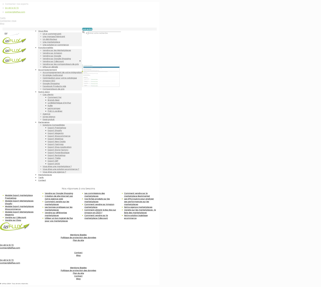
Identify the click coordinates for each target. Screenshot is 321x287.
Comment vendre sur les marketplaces (57, 203)
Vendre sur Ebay (13, 220)
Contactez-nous (8, 20)
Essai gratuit (87, 29)
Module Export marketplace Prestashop (19, 197)
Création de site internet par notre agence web (59, 197)
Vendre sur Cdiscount (15, 217)
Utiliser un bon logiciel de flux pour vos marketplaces (59, 219)
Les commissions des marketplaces (94, 195)
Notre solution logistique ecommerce (136, 217)
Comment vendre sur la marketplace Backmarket (137, 195)
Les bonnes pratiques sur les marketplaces (58, 208)
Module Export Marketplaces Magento (19, 213)
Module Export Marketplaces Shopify (19, 202)
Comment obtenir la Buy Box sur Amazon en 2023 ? (100, 211)
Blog (2, 23)
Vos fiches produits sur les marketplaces (97, 200)
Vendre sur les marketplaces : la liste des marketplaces (140, 211)
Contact (78, 252)
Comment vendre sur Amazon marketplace (99, 206)
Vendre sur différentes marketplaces (56, 214)
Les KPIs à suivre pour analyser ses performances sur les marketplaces (139, 201)
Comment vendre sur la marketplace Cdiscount (96, 217)
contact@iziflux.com (15, 12)
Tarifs (3, 18)
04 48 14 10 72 (12, 8)
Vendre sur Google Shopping (59, 193)
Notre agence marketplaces (138, 207)
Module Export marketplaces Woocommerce (19, 208)
